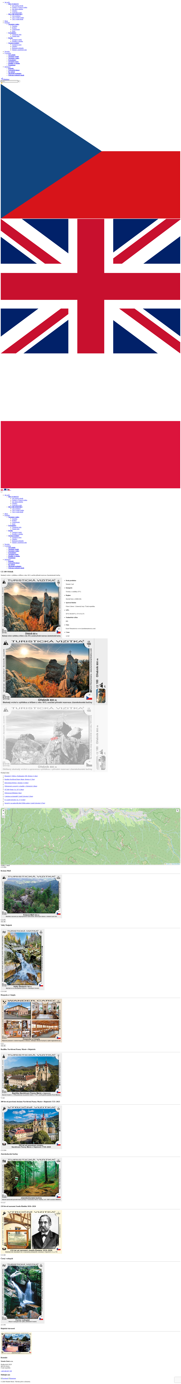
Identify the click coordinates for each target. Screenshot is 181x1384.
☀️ (2, 83)
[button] (3, 810)
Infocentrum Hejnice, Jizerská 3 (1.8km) (16, 783)
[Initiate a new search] (177, 810)
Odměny (14, 11)
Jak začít (7, 2)
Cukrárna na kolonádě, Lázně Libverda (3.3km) (19, 796)
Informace (8, 67)
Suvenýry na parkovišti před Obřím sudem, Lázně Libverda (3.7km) (25, 803)
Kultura (14, 28)
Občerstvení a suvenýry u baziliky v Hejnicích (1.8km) (21, 786)
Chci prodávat (16, 16)
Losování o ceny (17, 12)
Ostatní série (15, 36)
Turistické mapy (17, 45)
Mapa (6, 21)
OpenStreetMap (176, 864)
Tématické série (16, 34)
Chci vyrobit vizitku (18, 17)
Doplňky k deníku (17, 41)
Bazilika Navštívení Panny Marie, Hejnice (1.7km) (20, 779)
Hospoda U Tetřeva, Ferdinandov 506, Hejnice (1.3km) (21, 776)
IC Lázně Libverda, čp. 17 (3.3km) (15, 800)
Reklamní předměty (18, 48)
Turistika (14, 26)
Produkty (7, 22)
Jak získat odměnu (17, 9)
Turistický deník (17, 39)
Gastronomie (16, 29)
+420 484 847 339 (6, 1371)
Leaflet (168, 864)
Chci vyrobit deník (17, 19)
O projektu (8, 53)
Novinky (7, 51)
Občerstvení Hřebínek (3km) (13, 793)
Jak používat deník (17, 6)
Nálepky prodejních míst (19, 50)
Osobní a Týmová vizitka (19, 7)
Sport (13, 31)
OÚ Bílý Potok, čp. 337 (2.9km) (14, 789)
